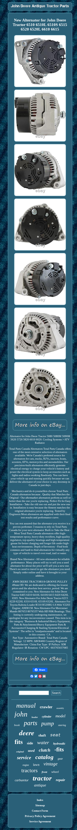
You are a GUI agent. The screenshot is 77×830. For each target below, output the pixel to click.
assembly (60, 708)
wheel (55, 771)
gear (60, 758)
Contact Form (40, 810)
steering (62, 725)
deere (26, 733)
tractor (42, 778)
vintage (50, 763)
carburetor (22, 780)
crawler (46, 707)
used (31, 751)
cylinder (46, 716)
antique (40, 785)
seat (55, 735)
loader (35, 717)
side (30, 743)
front (44, 771)
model (60, 716)
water (43, 742)
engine (26, 765)
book (17, 725)
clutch (44, 750)
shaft (42, 735)
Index (40, 800)
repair (60, 780)
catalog (44, 757)
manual (26, 705)
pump (47, 723)
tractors (29, 770)
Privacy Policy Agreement (40, 816)
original (20, 751)
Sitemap (40, 805)
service (24, 757)
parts (30, 723)
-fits (59, 749)
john (21, 714)
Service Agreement (40, 821)
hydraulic (59, 743)
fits (19, 741)
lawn (36, 764)
